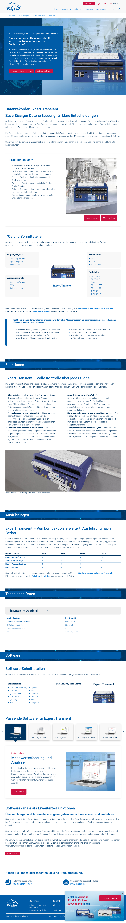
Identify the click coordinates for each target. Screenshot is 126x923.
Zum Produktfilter (110, 898)
